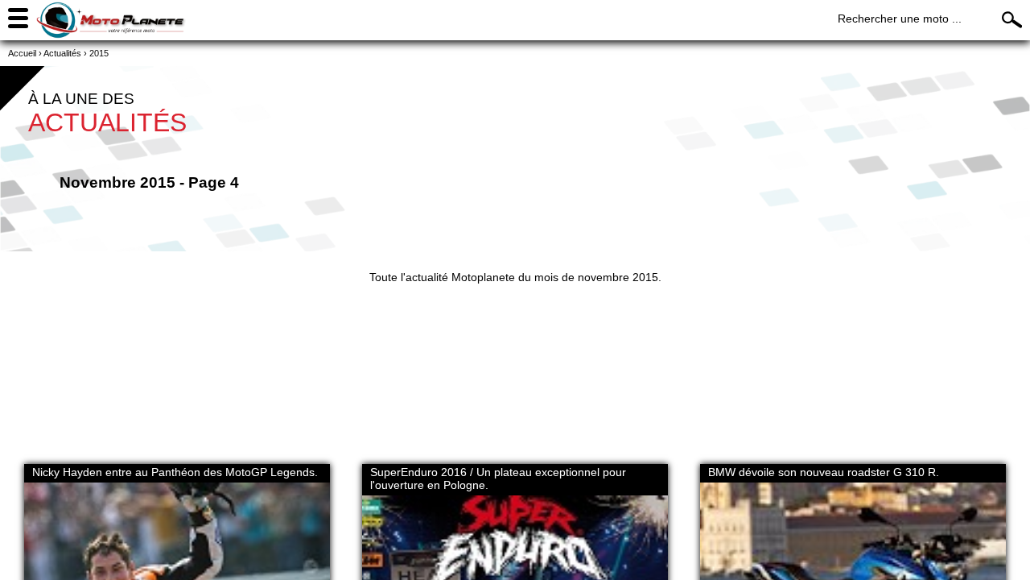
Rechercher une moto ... (900, 18)
